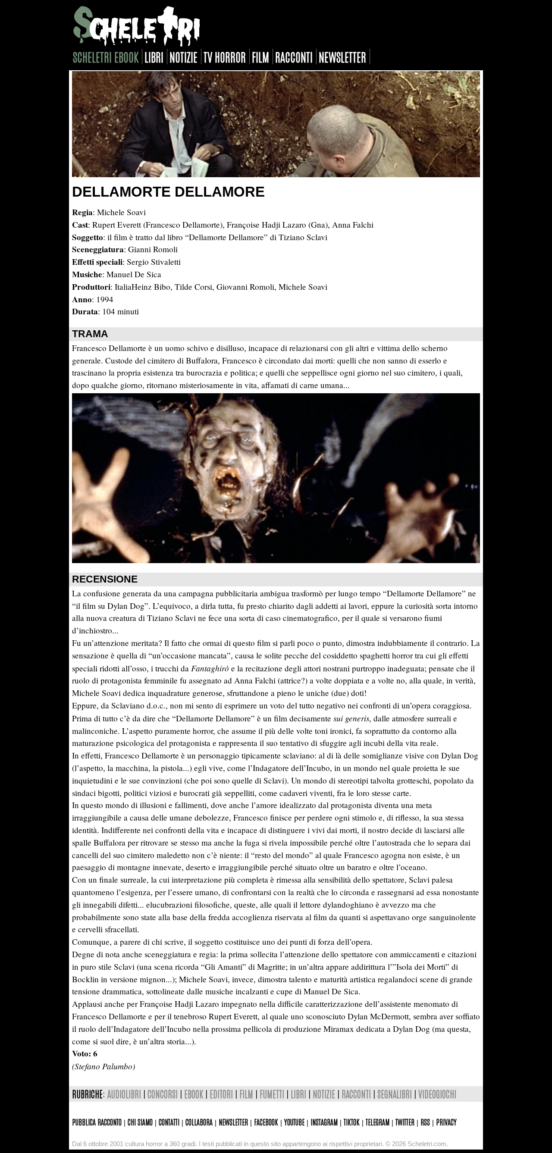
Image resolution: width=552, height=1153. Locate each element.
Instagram (324, 1121)
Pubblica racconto (97, 1121)
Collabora (199, 1121)
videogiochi (437, 1094)
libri (153, 56)
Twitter (404, 1121)
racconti (294, 56)
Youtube (294, 1121)
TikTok (352, 1121)
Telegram (377, 1121)
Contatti (169, 1121)
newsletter (342, 56)
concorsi (162, 1094)
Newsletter (233, 1121)
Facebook (266, 1121)
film (260, 56)
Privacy (446, 1121)
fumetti (272, 1094)
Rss (425, 1121)
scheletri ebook (105, 56)
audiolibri (124, 1094)
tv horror (225, 56)
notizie (183, 56)
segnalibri (394, 1094)
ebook (193, 1094)
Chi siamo (140, 1121)
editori (221, 1094)
